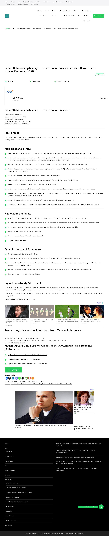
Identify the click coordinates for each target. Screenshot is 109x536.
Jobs (19, 2)
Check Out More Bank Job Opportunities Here (24, 359)
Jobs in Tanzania (58, 2)
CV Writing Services (18, 343)
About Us (9, 452)
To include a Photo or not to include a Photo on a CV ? (26, 338)
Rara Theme (64, 534)
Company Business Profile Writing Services (19, 492)
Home (6, 2)
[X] (9, 378)
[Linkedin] (12, 378)
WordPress (79, 534)
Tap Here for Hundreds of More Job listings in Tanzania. (24, 381)
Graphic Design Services (13, 497)
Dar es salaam (36, 81)
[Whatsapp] (19, 378)
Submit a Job (98, 16)
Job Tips (38, 2)
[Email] (26, 378)
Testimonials (69, 2)
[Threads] (22, 378)
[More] (32, 378)
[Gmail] (29, 378)
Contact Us (9, 461)
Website (105, 98)
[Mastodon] (16, 378)
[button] (101, 506)
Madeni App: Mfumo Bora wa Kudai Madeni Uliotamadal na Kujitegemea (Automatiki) (49, 347)
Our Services (46, 2)
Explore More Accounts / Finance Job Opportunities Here (27, 355)
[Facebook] (6, 378)
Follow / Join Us (10, 4)
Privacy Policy (10, 456)
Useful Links (34, 4)
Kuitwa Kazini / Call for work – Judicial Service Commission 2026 (75, 457)
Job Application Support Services (16, 488)
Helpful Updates (27, 2)
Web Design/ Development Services (17, 502)
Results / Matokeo (23, 4)
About (12, 2)
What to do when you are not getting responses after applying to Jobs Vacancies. (38, 340)
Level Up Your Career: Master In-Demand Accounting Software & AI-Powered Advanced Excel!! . (38, 384)
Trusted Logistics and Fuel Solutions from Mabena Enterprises (43, 330)
